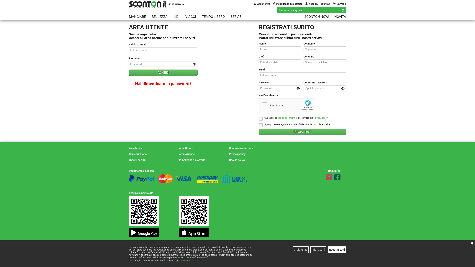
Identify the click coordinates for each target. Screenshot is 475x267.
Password (134, 58)
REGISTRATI (303, 132)
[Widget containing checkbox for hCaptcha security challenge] (287, 105)
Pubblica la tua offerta (289, 3)
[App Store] (194, 231)
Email (262, 69)
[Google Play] (144, 231)
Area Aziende (187, 154)
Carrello (341, 3)
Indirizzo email (137, 44)
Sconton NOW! (316, 17)
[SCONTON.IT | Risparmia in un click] (147, 4)
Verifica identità (268, 95)
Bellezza (160, 17)
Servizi (237, 17)
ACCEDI (163, 72)
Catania (175, 4)
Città (262, 56)
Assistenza (263, 3)
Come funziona (138, 154)
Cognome (309, 43)
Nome (262, 43)
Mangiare (137, 17)
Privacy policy (321, 118)
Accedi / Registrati (319, 3)
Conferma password (315, 82)
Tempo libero (213, 17)
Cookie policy (186, 260)
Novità (340, 17)
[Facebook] (337, 177)
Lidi (176, 17)
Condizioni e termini (287, 118)
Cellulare (309, 56)
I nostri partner (137, 160)
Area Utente (186, 148)
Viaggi (190, 17)
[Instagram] (329, 177)
